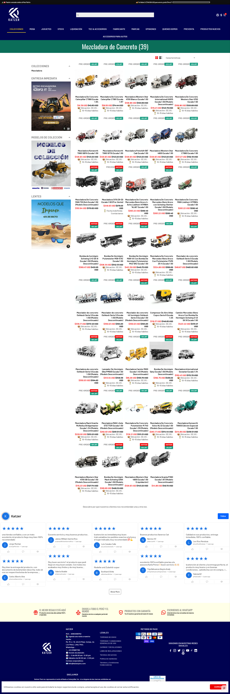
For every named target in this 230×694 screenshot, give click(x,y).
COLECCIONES (16, 29)
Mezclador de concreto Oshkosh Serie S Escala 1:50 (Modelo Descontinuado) (187, 260)
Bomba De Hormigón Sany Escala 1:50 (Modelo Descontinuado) (161, 371)
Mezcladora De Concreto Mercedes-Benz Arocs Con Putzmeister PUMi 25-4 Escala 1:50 (161, 260)
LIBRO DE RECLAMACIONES (111, 651)
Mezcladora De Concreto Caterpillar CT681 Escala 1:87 (111, 99)
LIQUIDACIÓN (76, 29)
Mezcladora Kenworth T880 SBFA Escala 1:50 (87, 151)
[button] (23, 538)
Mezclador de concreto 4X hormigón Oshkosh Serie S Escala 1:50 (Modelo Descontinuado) (136, 316)
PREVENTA (189, 29)
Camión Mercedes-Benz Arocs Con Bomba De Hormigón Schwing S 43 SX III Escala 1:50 (187, 316)
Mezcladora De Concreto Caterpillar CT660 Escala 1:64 (86, 99)
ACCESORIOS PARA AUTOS (115, 36)
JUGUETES (46, 29)
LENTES (36, 196)
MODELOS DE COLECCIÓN (46, 137)
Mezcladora (36, 70)
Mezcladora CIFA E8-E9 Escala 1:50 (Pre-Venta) (112, 200)
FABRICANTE (119, 29)
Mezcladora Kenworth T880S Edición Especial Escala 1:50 (187, 425)
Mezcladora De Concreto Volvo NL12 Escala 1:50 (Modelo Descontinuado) (161, 425)
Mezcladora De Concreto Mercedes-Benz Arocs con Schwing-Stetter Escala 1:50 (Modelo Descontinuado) (161, 204)
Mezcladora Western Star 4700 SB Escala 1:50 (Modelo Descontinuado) (86, 479)
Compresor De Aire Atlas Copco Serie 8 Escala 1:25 (161, 315)
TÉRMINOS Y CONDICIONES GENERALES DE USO (110, 642)
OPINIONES (151, 29)
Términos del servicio (108, 655)
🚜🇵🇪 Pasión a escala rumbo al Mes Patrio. (16, 2)
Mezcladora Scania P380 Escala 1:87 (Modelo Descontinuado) (161, 479)
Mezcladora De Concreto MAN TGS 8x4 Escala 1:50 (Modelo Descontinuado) (86, 202)
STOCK (61, 29)
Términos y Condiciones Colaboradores (109, 663)
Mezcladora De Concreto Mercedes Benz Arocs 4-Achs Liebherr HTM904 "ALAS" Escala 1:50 (136, 203)
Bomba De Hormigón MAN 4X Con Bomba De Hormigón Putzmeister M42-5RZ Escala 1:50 (137, 260)
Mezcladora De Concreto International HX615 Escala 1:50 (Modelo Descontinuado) (161, 100)
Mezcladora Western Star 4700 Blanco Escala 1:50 (136, 97)
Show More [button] (115, 592)
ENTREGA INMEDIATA (44, 78)
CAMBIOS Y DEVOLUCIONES (111, 647)
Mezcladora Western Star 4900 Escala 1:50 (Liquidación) (136, 479)
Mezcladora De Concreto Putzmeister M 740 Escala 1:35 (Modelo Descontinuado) (136, 427)
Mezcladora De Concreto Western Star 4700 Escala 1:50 (186, 99)
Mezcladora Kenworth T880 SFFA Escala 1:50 (112, 151)
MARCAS (135, 29)
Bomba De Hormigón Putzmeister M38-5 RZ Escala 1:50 (112, 258)
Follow (223, 516)
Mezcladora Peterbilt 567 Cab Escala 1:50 (136, 151)
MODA (32, 29)
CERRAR (218, 686)
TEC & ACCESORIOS (98, 29)
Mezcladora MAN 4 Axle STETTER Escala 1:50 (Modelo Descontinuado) (111, 425)
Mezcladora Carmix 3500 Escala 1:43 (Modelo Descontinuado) (137, 371)
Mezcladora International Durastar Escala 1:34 (186, 370)
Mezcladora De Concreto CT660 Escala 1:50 (186, 151)
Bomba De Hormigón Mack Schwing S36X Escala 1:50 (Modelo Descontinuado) (113, 481)
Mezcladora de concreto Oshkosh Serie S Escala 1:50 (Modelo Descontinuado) (87, 373)
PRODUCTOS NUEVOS (210, 29)
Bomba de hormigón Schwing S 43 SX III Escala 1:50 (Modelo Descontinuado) (88, 260)
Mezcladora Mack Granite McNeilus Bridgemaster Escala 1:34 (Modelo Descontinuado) (86, 427)
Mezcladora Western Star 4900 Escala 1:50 (161, 151)
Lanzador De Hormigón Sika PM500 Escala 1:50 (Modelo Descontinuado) (111, 371)
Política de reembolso (108, 659)
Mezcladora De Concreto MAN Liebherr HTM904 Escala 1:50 (186, 202)
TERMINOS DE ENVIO (108, 637)
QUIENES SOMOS (169, 29)
